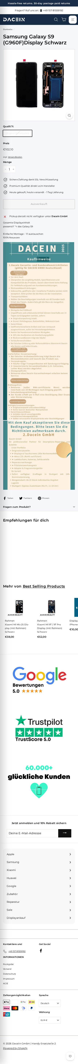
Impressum (9, 978)
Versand (7, 969)
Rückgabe (8, 964)
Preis (6, 143)
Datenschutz (9, 974)
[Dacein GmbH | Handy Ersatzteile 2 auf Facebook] (41, 951)
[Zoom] (69, 115)
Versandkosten (15, 157)
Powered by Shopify (15, 1048)
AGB (5, 983)
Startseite (7, 29)
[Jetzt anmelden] (64, 833)
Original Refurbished (17, 133)
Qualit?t (8, 126)
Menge (7, 162)
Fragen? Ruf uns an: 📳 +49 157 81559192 (39, 10)
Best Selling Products (44, 586)
